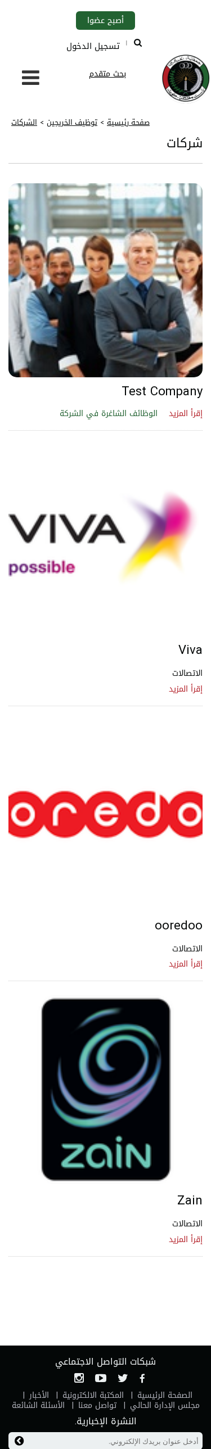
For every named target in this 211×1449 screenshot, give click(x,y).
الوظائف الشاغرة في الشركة (109, 413)
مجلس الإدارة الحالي (165, 1405)
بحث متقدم (107, 74)
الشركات (24, 122)
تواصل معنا (97, 1405)
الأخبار (39, 1395)
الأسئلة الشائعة (38, 1405)
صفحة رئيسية (128, 122)
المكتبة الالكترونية (93, 1395)
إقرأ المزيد (186, 413)
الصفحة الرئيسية (164, 1395)
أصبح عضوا (105, 20)
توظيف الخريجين (72, 122)
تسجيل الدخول (93, 46)
